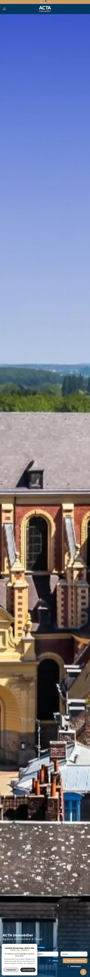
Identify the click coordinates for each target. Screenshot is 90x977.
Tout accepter (28, 970)
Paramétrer (11, 970)
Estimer (41, 947)
